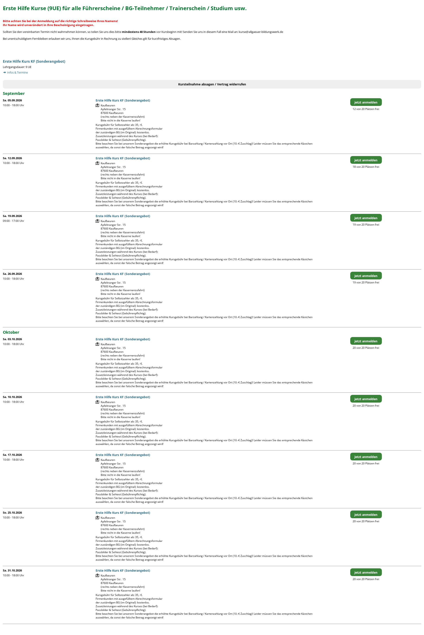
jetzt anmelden (365, 102)
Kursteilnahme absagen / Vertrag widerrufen (212, 84)
